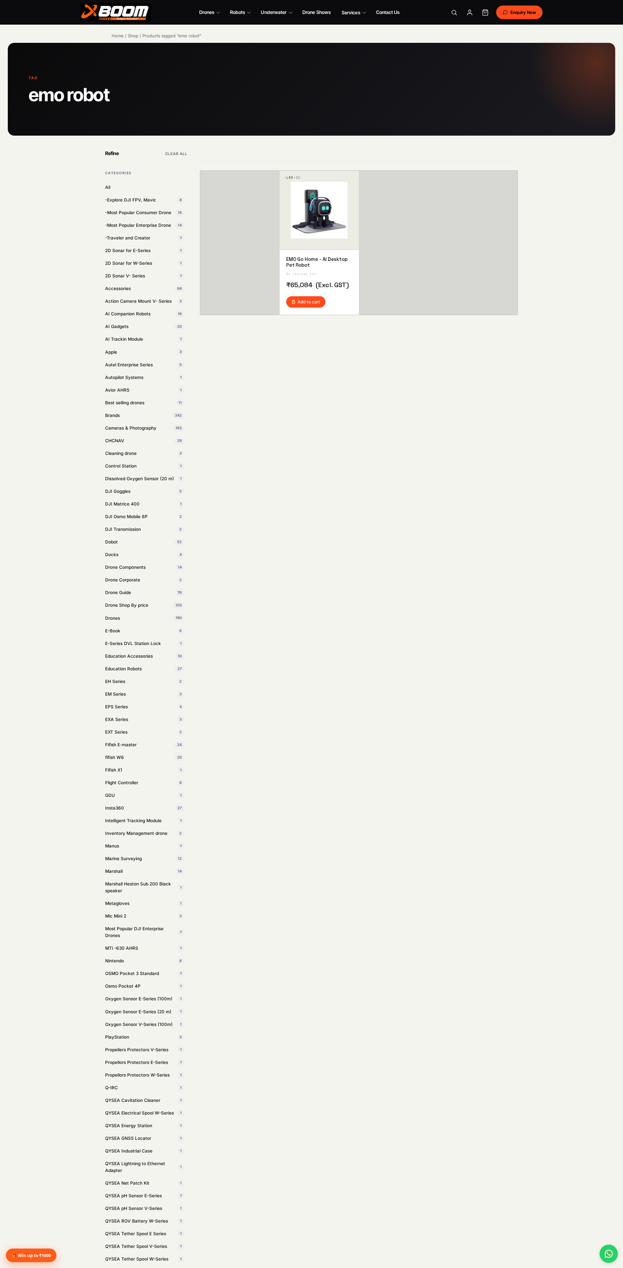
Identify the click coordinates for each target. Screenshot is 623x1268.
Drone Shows (316, 12)
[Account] (470, 12)
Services (351, 12)
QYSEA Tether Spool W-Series (143, 1259)
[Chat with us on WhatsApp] (609, 1254)
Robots (237, 12)
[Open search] (454, 12)
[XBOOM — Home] (115, 12)
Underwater (274, 12)
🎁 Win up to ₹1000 (31, 1255)
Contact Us (388, 12)
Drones (206, 12)
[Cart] (485, 12)
